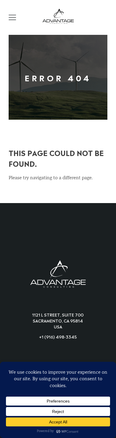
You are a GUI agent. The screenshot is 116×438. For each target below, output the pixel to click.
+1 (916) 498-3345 (58, 336)
